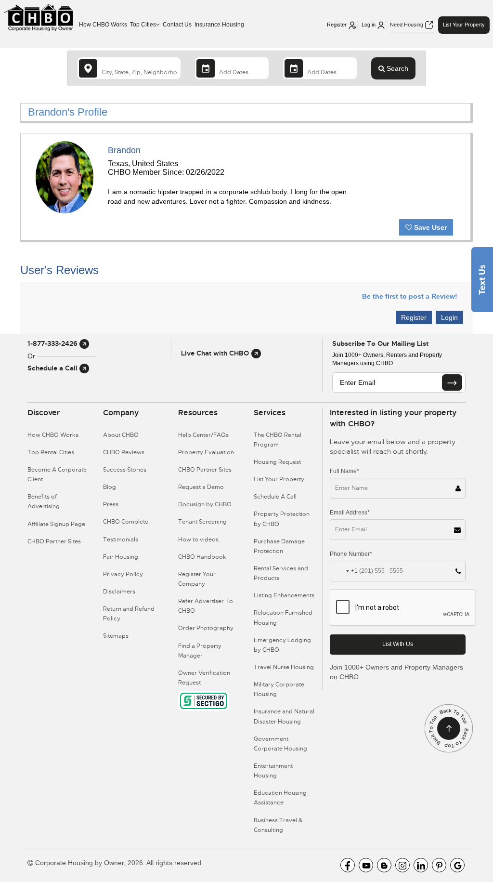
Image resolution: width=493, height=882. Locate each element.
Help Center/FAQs (203, 435)
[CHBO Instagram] (402, 865)
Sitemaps (116, 636)
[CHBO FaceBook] (347, 865)
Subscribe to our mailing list (380, 343)
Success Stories (124, 470)
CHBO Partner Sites (54, 541)
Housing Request (277, 462)
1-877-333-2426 (53, 343)
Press (110, 504)
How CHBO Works (103, 24)
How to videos (198, 539)
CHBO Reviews (123, 452)
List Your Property (464, 24)
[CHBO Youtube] (366, 865)
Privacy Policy (123, 574)
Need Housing (407, 24)
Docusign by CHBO (205, 504)
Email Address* (350, 512)
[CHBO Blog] (384, 865)
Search (396, 68)
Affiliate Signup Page (56, 524)
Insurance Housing (219, 24)
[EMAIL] (452, 382)
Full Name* (344, 471)
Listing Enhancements (284, 595)
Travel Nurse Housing (284, 667)
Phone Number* (351, 554)
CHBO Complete (125, 522)
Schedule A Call (275, 496)
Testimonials (120, 539)
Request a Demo (201, 487)
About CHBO (121, 435)
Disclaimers (119, 591)
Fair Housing (120, 557)
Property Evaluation (206, 452)
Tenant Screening (202, 522)
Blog (109, 487)
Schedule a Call (53, 368)
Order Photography (206, 628)
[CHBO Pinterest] (439, 865)
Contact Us (177, 24)
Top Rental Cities (50, 452)
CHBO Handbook (202, 557)
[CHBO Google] (457, 865)
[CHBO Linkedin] (421, 865)
